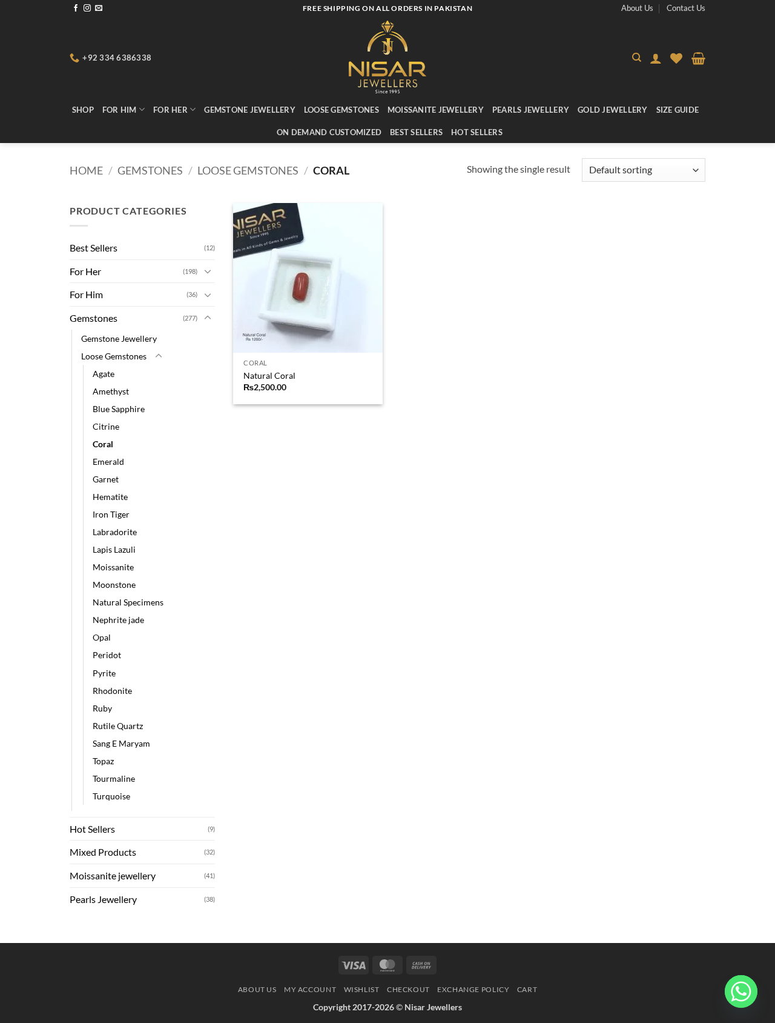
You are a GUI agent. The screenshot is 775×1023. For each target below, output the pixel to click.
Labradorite (115, 532)
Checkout (408, 989)
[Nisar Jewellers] (388, 57)
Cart (527, 989)
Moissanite (113, 567)
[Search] (636, 57)
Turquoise (111, 796)
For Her (170, 110)
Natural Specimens (128, 602)
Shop (83, 110)
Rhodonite (112, 690)
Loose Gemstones (341, 110)
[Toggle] (207, 271)
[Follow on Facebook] (75, 8)
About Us (637, 8)
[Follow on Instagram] (87, 8)
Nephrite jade (118, 620)
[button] (656, 58)
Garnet (106, 479)
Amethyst (111, 391)
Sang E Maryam (121, 743)
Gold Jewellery (613, 110)
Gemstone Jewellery (249, 110)
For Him (119, 110)
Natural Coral (269, 375)
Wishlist (362, 989)
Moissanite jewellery (436, 110)
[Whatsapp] (741, 991)
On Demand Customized (329, 132)
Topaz (103, 761)
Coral (103, 444)
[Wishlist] (676, 58)
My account (310, 989)
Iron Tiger (111, 514)
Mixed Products (103, 852)
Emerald (108, 461)
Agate (103, 373)
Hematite (110, 497)
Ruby (102, 708)
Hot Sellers (477, 132)
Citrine (106, 426)
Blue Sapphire (119, 409)
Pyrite (104, 673)
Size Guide (677, 110)
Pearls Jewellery (530, 110)
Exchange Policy (473, 989)
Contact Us (686, 8)
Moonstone (114, 584)
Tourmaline (114, 778)
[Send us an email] (98, 8)
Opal (102, 637)
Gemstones (150, 170)
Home (86, 170)
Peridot (107, 655)
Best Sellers (416, 132)
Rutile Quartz (118, 726)
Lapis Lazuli (114, 549)
